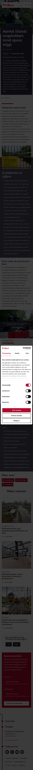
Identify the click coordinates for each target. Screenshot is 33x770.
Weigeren (16, 420)
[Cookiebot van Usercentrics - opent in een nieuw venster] (23, 348)
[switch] (28, 390)
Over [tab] (27, 353)
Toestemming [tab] (6, 353)
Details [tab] (17, 353)
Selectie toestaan (16, 415)
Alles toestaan (16, 410)
